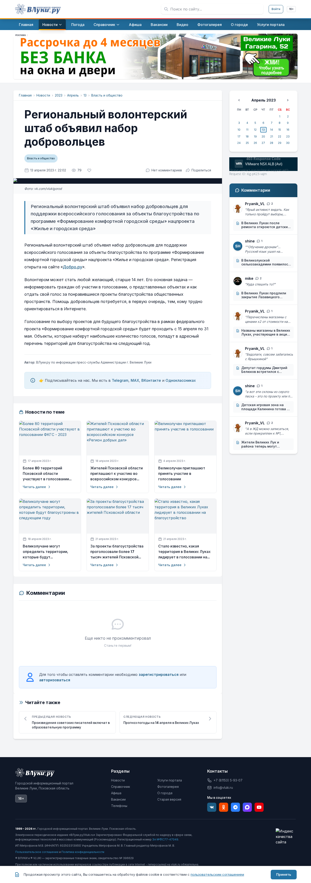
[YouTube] (259, 807)
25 (247, 143)
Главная (25, 95)
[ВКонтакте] (211, 807)
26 (255, 143)
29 (279, 143)
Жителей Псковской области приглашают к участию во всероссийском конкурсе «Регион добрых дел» (116, 474)
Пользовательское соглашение (37, 852)
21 (271, 136)
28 (271, 143)
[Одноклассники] (223, 807)
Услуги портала (169, 780)
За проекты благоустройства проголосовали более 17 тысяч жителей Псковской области (116, 552)
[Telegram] (235, 807)
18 (247, 136)
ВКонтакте (151, 380)
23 (288, 136)
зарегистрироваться (158, 674)
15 (279, 129)
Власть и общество (106, 95)
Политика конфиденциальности (82, 852)
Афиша (116, 793)
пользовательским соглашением (217, 874)
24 (239, 143)
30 (288, 143)
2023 (58, 95)
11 (247, 129)
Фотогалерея (168, 787)
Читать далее (34, 487)
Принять (283, 874)
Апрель (73, 95)
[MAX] (247, 807)
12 (255, 129)
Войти (276, 9)
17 (238, 136)
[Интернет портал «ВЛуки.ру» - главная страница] (38, 9)
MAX (135, 380)
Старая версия (169, 799)
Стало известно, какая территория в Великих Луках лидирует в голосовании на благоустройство (184, 552)
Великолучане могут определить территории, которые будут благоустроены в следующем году (50, 552)
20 (263, 136)
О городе (165, 793)
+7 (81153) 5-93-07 (228, 780)
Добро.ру (72, 267)
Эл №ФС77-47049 (165, 839)
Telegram (120, 380)
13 (85, 95)
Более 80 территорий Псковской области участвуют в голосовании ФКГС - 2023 (46, 474)
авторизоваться (54, 680)
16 (287, 129)
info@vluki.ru (223, 787)
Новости (43, 95)
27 (263, 143)
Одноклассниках (181, 380)
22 (279, 136)
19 (255, 136)
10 (238, 129)
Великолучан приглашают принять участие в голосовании (181, 474)
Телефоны (119, 806)
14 (271, 129)
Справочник (120, 787)
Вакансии (118, 799)
